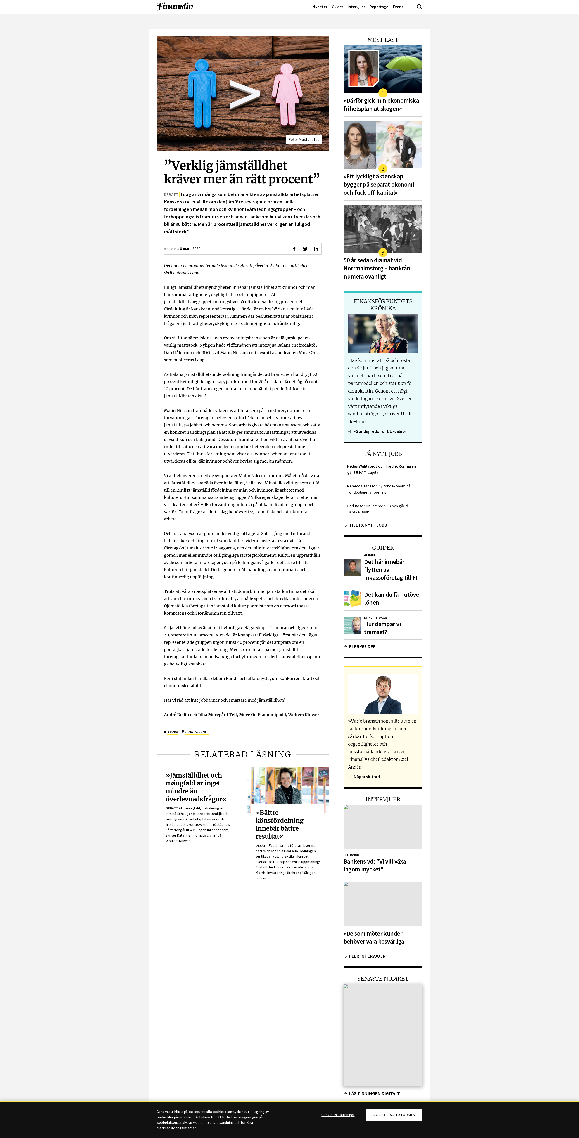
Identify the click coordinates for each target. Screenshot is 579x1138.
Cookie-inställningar (337, 1115)
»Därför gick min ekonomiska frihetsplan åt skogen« (381, 104)
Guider (337, 6)
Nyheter (320, 6)
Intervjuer (356, 6)
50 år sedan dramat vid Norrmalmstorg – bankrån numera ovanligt (377, 268)
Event (398, 6)
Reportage (379, 6)
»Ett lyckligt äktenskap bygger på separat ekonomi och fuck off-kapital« (379, 184)
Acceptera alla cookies (394, 1114)
